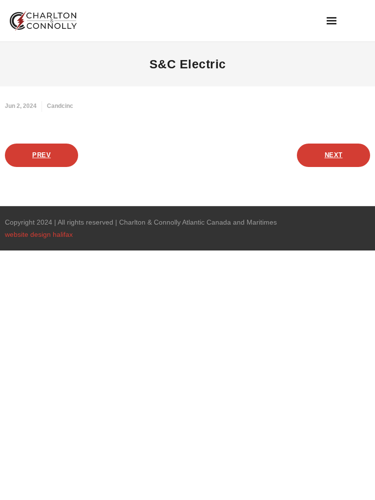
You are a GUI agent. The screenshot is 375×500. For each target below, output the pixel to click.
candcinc (60, 106)
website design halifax (39, 234)
